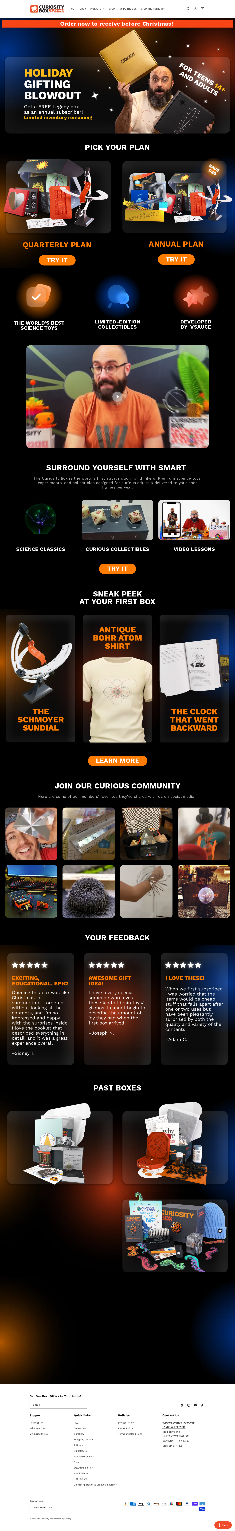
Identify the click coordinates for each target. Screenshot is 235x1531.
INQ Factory (80, 1479)
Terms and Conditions (130, 1434)
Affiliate (78, 1445)
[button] (188, 8)
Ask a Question (38, 1428)
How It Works (81, 1473)
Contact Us (80, 1428)
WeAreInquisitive (83, 1467)
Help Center (36, 1422)
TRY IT (57, 260)
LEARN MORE (117, 760)
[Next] (226, 680)
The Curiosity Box (45, 1519)
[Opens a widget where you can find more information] (223, 1525)
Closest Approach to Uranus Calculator (95, 1484)
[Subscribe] (83, 1405)
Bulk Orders (80, 1451)
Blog (76, 1462)
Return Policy (125, 1428)
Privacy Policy (126, 1422)
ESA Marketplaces (84, 1456)
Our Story (79, 1434)
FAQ (76, 1422)
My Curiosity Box (39, 1434)
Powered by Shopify (62, 1519)
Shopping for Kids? (84, 1439)
